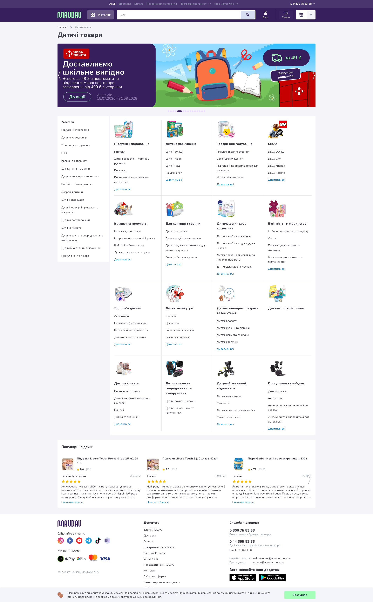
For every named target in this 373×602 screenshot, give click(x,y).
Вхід (265, 17)
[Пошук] (248, 15)
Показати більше (72, 502)
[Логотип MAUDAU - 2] (71, 15)
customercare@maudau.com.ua (271, 558)
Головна (62, 27)
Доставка (125, 4)
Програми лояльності (193, 4)
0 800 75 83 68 (302, 4)
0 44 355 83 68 (242, 541)
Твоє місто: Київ (224, 4)
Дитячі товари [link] (83, 27)
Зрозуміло (300, 595)
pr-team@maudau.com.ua (268, 562)
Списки (286, 17)
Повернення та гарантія (161, 4)
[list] (61, 540)
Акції (112, 4)
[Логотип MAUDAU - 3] (101, 523)
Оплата (138, 4)
